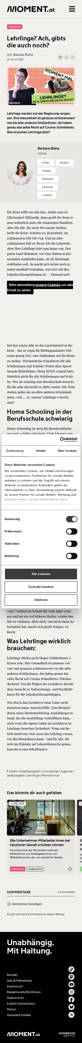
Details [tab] (41, 450)
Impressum (15, 986)
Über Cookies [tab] (67, 450)
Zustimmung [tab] (15, 450)
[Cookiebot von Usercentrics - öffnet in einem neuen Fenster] (60, 439)
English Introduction (21, 1004)
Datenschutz (15, 998)
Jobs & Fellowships (19, 981)
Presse (11, 1009)
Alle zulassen (41, 574)
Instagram (48, 179)
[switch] (71, 531)
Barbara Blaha (49, 148)
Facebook (47, 187)
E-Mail (45, 162)
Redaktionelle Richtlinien (24, 992)
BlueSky (64, 162)
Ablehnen (41, 599)
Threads (46, 170)
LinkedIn (47, 195)
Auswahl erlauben (41, 586)
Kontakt (12, 975)
